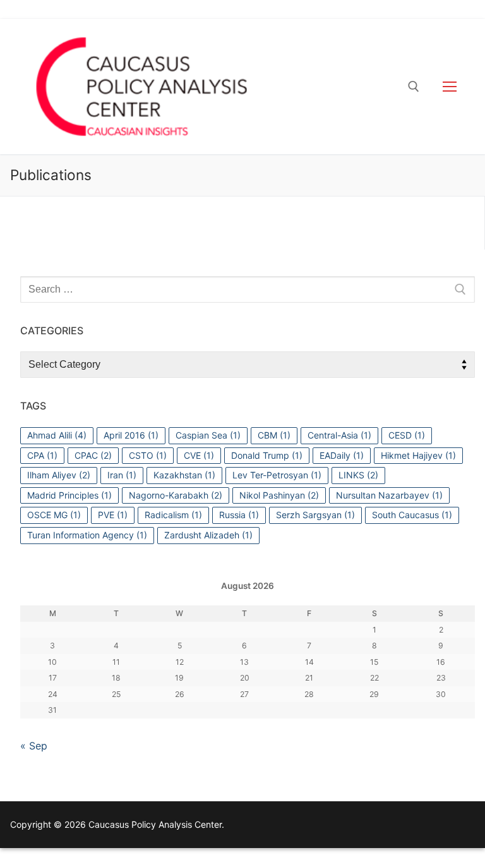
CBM (274, 435)
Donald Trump (266, 455)
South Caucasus (412, 514)
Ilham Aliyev (58, 475)
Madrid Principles (69, 495)
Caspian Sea (208, 435)
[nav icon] (449, 86)
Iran (121, 475)
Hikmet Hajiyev (418, 455)
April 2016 (131, 435)
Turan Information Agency (87, 535)
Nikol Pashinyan (279, 495)
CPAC (93, 455)
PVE (113, 514)
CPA (42, 455)
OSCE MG (54, 514)
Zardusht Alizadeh (208, 535)
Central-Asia (339, 435)
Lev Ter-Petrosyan (276, 475)
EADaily (342, 455)
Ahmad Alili (57, 435)
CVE (199, 455)
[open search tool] (413, 86)
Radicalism (173, 514)
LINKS (358, 475)
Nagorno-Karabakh (175, 495)
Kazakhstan (184, 475)
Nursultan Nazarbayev (389, 495)
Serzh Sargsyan (315, 514)
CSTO (148, 455)
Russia (239, 514)
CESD (406, 435)
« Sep (33, 745)
